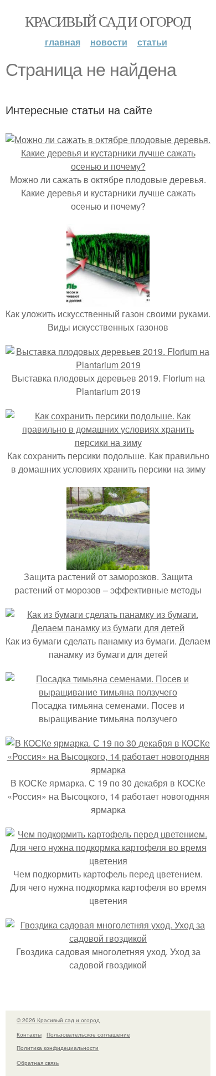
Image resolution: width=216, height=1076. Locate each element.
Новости (108, 41)
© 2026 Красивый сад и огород (58, 1020)
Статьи (152, 41)
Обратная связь (38, 1063)
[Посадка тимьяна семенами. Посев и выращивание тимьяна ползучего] (108, 692)
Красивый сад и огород (108, 21)
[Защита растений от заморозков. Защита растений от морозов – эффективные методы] (108, 563)
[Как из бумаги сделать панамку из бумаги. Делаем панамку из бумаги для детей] (108, 627)
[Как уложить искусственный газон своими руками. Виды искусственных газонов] (108, 300)
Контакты (29, 1034)
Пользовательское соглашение (88, 1034)
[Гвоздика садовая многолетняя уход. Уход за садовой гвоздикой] (108, 938)
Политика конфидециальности (58, 1048)
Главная (62, 41)
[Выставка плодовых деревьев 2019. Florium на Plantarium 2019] (108, 364)
